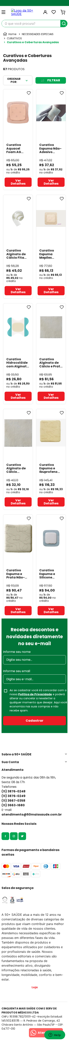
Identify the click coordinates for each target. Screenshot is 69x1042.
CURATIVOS (14, 38)
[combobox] (34, 23)
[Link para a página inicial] (10, 34)
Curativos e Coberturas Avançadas (33, 42)
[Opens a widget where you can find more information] (54, 1035)
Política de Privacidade (35, 694)
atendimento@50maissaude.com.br (32, 814)
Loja (35, 987)
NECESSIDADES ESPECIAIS (37, 34)
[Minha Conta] (45, 12)
